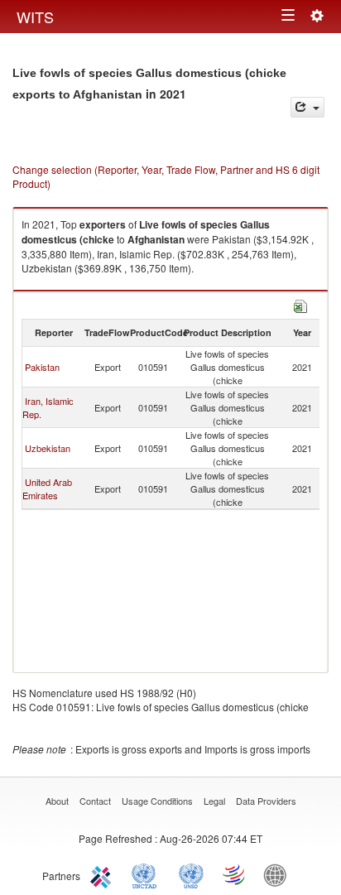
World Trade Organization (235, 874)
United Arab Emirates (47, 488)
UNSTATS (191, 874)
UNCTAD (147, 874)
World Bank (278, 874)
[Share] (307, 107)
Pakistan (42, 366)
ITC (103, 874)
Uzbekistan (47, 448)
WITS (35, 16)
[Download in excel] (300, 304)
